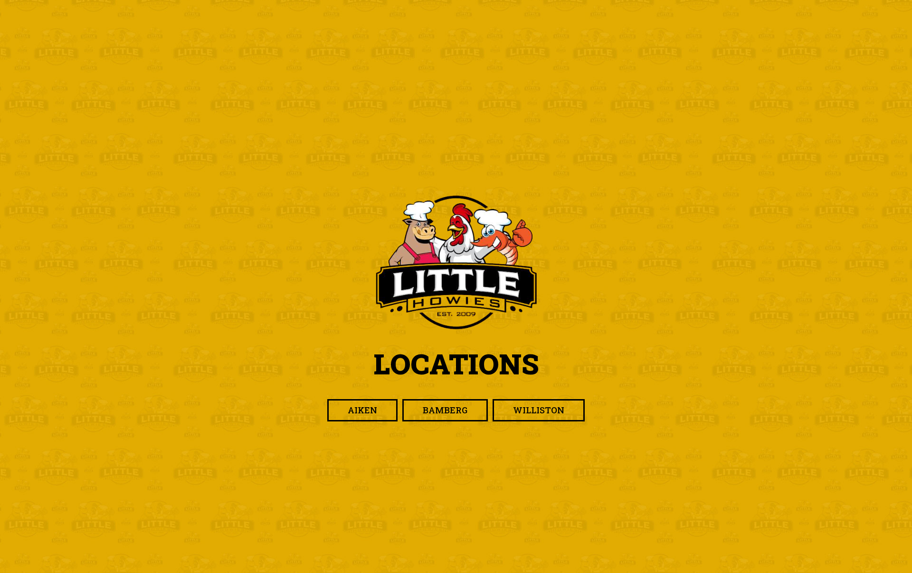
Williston (528, 412)
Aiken (352, 412)
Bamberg (434, 412)
